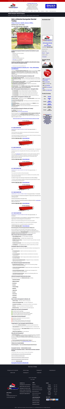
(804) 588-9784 (27, 393)
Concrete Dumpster (37, 393)
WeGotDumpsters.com (27, 341)
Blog (38, 11)
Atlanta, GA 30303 (47, 45)
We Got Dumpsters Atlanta (23, 111)
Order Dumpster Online (53, 11)
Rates (31, 11)
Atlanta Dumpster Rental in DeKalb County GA (20, 357)
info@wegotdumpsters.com (12, 395)
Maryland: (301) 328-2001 (32, 6)
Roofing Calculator (36, 404)
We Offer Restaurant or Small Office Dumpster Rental (21, 354)
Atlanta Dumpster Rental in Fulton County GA (19, 359)
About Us (42, 11)
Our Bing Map (47, 81)
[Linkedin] (53, 0)
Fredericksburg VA (52, 370)
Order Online (25, 26)
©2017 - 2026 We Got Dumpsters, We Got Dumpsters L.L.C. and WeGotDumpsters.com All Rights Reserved (32, 407)
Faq (34, 11)
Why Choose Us (36, 386)
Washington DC (26, 372)
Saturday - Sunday (44, 54)
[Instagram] (56, 0)
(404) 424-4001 (19, 26)
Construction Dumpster (37, 389)
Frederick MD (39, 372)
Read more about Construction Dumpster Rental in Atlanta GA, (25, 118)
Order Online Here (26, 138)
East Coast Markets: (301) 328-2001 (32, 9)
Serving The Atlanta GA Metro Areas (18, 355)
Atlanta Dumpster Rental (21, 15)
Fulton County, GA (49, 102)
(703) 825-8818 (28, 390)
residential (18, 153)
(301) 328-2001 (12, 397)
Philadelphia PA (39, 370)
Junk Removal (36, 391)
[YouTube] (52, 0)
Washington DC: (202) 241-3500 (32, 5)
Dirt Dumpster (36, 395)
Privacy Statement (36, 400)
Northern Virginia (26, 370)
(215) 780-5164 (27, 384)
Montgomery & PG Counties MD (12, 370)
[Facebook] (49, 0)
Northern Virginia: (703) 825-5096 (32, 4)
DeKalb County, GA (49, 104)
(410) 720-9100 (27, 386)
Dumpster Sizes (20, 11)
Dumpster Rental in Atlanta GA (19, 363)
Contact (47, 11)
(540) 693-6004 (28, 391)
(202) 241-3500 (27, 388)
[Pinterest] (54, 0)
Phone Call (20, 59)
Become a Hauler (36, 402)
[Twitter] (51, 0)
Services (14, 11)
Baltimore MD (12, 372)
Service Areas (32, 367)
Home (10, 11)
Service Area (26, 11)
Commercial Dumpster (37, 387)
